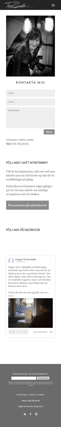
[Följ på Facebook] (30, 414)
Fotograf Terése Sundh (25, 260)
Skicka (49, 131)
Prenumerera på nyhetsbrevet (27, 205)
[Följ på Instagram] (36, 414)
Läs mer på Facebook (40, 332)
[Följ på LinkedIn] (25, 414)
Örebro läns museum (33, 270)
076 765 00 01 (34, 400)
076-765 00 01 (19, 144)
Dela (51, 332)
